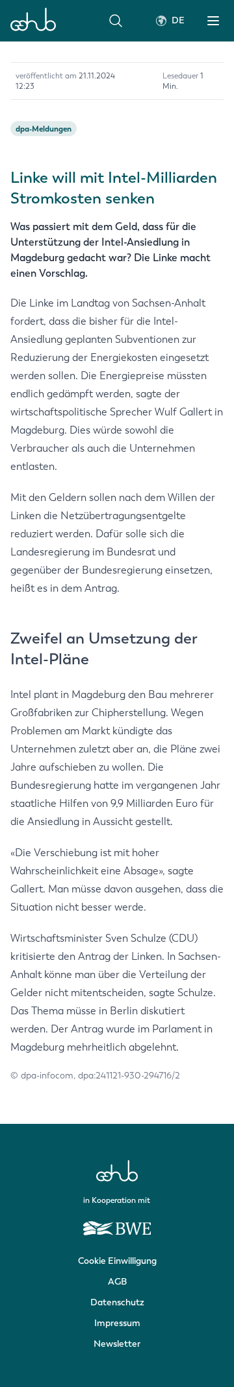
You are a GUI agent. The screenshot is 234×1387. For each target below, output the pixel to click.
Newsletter (117, 1343)
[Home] (33, 21)
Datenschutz (117, 1302)
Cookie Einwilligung (117, 1260)
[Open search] (116, 21)
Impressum (117, 1323)
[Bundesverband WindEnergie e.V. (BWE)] (117, 1222)
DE (178, 20)
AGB (117, 1281)
